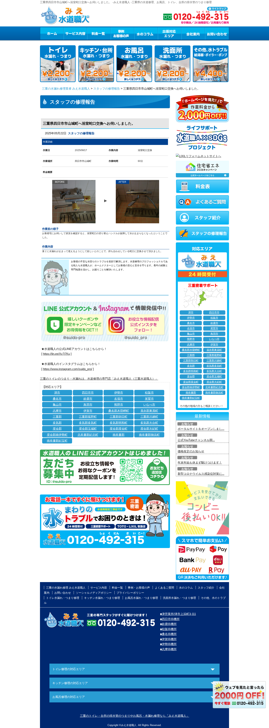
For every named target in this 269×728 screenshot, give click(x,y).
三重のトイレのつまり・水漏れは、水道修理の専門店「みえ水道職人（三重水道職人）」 (99, 378)
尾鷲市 (149, 398)
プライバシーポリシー (130, 592)
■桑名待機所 (168, 634)
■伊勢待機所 (168, 644)
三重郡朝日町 (118, 416)
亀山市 (57, 404)
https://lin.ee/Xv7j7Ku (56, 353)
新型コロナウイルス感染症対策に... (201, 473)
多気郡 (57, 422)
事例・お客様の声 (122, 33)
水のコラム (146, 33)
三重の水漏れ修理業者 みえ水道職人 (66, 88)
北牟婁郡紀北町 (88, 434)
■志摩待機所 (168, 649)
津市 (57, 392)
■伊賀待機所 (168, 639)
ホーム (51, 33)
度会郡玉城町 (88, 428)
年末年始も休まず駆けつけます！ (200, 462)
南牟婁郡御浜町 (149, 434)
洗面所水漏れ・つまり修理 (179, 597)
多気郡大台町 (149, 422)
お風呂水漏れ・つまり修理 (141, 597)
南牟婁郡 (118, 434)
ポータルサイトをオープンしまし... (201, 428)
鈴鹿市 (87, 398)
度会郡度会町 (118, 428)
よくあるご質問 (164, 587)
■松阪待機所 (168, 629)
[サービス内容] (68, 33)
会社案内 (193, 33)
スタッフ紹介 (206, 587)
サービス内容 (75, 33)
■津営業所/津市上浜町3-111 (178, 614)
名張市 (118, 398)
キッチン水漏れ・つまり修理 (102, 597)
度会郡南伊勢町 (57, 434)
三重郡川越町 (149, 416)
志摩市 (57, 410)
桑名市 (57, 398)
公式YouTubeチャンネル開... (196, 440)
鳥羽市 (87, 404)
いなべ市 (149, 404)
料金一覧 (99, 33)
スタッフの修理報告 (106, 88)
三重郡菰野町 (88, 416)
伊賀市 (87, 410)
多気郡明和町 (118, 422)
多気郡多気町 (88, 422)
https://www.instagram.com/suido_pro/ (67, 369)
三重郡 (57, 416)
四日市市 (88, 392)
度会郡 (57, 428)
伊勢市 (118, 392)
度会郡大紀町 (149, 428)
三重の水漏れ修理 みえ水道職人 (65, 587)
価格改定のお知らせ (191, 451)
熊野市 (118, 404)
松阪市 (149, 392)
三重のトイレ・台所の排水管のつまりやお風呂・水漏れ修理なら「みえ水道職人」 (134, 715)
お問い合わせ (217, 33)
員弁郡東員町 (149, 410)
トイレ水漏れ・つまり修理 (62, 597)
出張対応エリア (169, 33)
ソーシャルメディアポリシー (94, 592)
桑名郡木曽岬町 (118, 410)
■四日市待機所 (170, 619)
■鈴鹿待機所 (168, 624)
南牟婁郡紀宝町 (57, 440)
